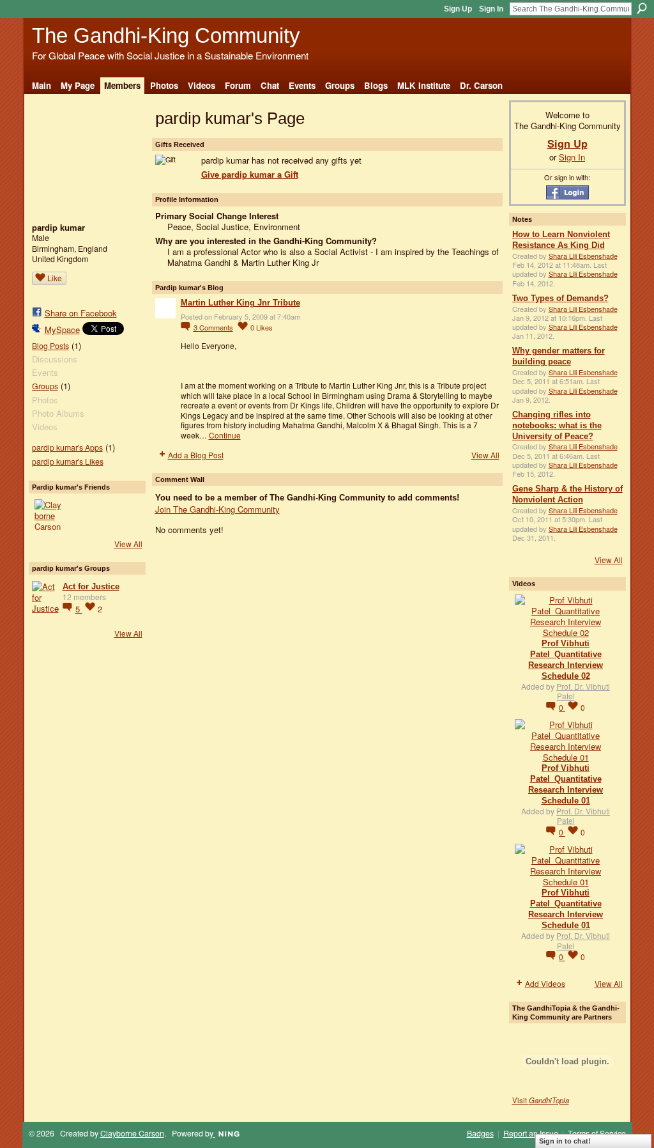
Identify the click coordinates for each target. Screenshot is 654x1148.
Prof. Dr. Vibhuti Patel (583, 691)
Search (642, 8)
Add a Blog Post (196, 454)
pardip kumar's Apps (67, 447)
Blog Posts (50, 346)
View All (128, 543)
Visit (540, 1100)
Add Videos (545, 983)
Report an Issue (530, 1133)
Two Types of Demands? (560, 298)
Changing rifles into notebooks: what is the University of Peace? (557, 425)
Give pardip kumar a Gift (249, 174)
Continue (225, 435)
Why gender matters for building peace (558, 356)
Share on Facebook (81, 313)
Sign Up (458, 8)
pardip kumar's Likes (67, 461)
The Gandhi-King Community (166, 35)
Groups (45, 386)
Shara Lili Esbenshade (583, 256)
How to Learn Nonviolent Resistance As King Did (561, 239)
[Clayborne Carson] (49, 514)
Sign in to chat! (565, 1141)
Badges (480, 1133)
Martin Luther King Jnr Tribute (240, 302)
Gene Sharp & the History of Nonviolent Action (567, 494)
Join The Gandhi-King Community (217, 509)
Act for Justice (91, 586)
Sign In (491, 8)
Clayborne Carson (132, 1133)
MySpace (62, 329)
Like (54, 277)
